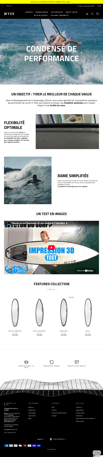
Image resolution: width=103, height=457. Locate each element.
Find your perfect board (59, 413)
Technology (32, 413)
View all (52, 289)
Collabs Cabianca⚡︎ (60, 15)
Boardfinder (42, 12)
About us (31, 407)
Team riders (32, 416)
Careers (54, 410)
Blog (29, 418)
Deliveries (79, 416)
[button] (98, 456)
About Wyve (71, 12)
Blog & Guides (41, 15)
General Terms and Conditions (85, 418)
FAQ (53, 407)
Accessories (57, 12)
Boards (29, 12)
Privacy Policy (80, 413)
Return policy (80, 421)
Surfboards (31, 410)
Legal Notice (80, 410)
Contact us (79, 407)
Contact (54, 416)
